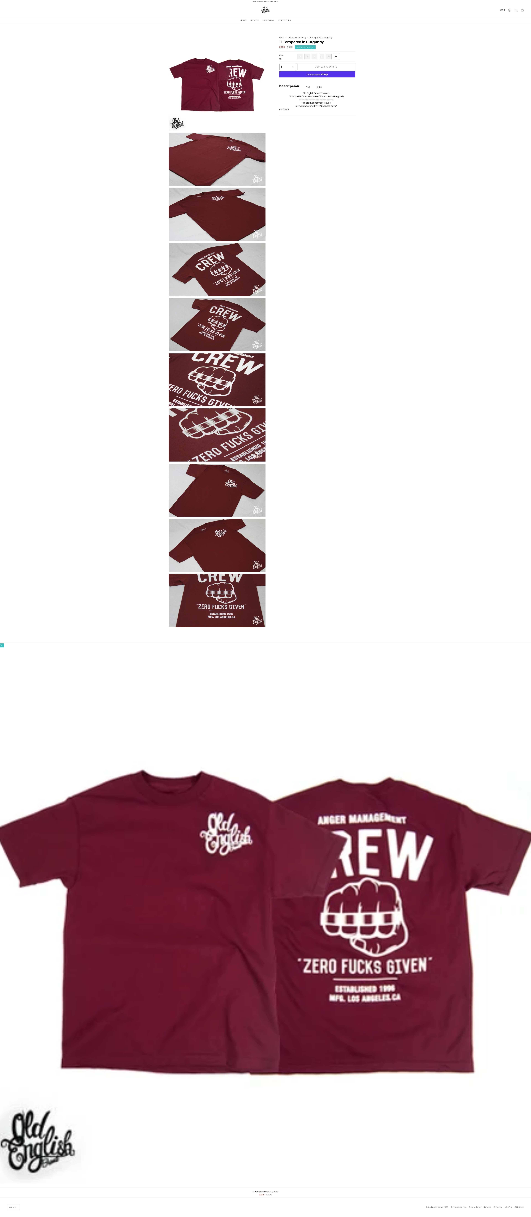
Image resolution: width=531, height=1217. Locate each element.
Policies (487, 1207)
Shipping (498, 1207)
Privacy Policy (475, 1207)
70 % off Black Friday (296, 37)
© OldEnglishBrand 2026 (437, 1207)
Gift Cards (519, 1207)
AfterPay (508, 1207)
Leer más (284, 109)
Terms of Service (458, 1207)
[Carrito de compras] (522, 10)
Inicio (281, 37)
